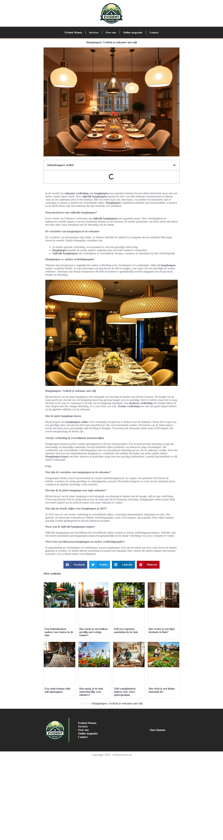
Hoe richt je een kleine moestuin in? (162, 690)
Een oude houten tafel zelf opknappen (57, 690)
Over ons (111, 32)
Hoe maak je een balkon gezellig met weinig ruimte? (93, 632)
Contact (154, 32)
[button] (174, 165)
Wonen (85, 703)
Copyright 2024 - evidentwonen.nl (111, 754)
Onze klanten (157, 729)
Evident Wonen (73, 32)
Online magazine (132, 32)
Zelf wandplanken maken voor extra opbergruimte (125, 691)
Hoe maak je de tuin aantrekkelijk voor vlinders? (91, 691)
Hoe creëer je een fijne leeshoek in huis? (162, 630)
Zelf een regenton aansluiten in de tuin (126, 630)
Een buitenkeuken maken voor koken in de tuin (59, 632)
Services (93, 32)
